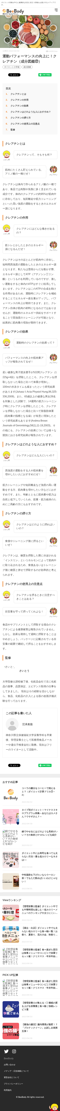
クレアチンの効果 (19, 105)
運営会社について (11, 1077)
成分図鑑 (27, 67)
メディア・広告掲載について (16, 1071)
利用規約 (8, 1090)
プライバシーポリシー (13, 1084)
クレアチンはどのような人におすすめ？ (31, 111)
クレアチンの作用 (19, 100)
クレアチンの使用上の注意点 (25, 123)
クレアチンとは (18, 94)
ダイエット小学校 (12, 67)
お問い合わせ (9, 1065)
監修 (13, 129)
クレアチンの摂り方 (21, 117)
